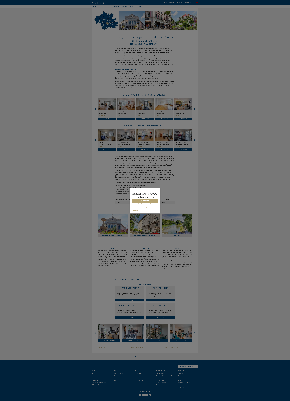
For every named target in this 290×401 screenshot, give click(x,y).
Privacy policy (135, 210)
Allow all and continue (145, 200)
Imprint (156, 210)
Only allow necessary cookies (145, 203)
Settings (145, 207)
